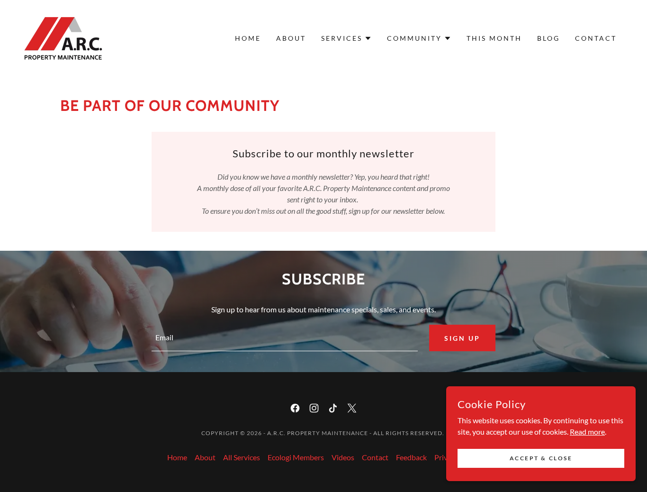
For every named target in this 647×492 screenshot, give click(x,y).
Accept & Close (541, 458)
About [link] (291, 38)
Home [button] (177, 457)
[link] (63, 37)
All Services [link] (241, 457)
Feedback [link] (411, 457)
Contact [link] (596, 38)
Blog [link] (548, 38)
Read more (587, 431)
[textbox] (284, 338)
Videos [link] (343, 457)
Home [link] (248, 38)
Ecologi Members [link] (296, 457)
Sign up (462, 338)
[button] (346, 38)
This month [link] (494, 38)
